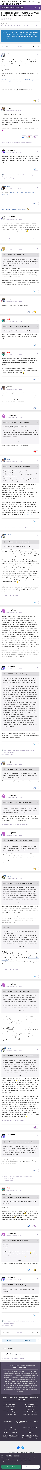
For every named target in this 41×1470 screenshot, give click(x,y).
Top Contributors (30, 1404)
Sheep (24, 1285)
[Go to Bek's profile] (3, 249)
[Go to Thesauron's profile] (3, 151)
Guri (23, 1240)
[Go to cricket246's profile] (3, 218)
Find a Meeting (10, 1438)
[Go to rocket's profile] (3, 460)
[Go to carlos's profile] (3, 536)
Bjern (24, 326)
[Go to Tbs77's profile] (3, 55)
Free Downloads (11, 1414)
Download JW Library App (30, 1438)
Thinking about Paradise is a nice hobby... (14, 209)
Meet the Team (30, 1406)
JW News (30, 1430)
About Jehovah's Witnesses (11, 1435)
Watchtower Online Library (30, 1435)
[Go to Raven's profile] (3, 300)
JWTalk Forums (10, 1404)
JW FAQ (30, 1432)
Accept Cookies (12, 1467)
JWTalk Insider (30, 1409)
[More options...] (37, 55)
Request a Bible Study (10, 1432)
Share (10, 1340)
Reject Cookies (31, 1467)
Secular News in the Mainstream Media (26, 26)
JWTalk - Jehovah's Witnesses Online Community (17, 2)
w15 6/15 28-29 (29, 514)
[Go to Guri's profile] (3, 320)
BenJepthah (26, 674)
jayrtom (24, 466)
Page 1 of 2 (20, 46)
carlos (24, 991)
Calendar (11, 1409)
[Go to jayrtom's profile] (3, 388)
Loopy (25, 422)
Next (34, 46)
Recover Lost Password (30, 1414)
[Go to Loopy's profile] (3, 109)
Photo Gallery (11, 1412)
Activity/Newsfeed (10, 1406)
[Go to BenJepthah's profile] (3, 416)
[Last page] (38, 46)
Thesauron (26, 255)
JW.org (11, 1427)
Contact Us (23, 1452)
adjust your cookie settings (24, 1460)
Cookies (31, 1452)
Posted (14, 56)
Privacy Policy (13, 1452)
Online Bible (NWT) (10, 1430)
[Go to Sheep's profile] (3, 763)
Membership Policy (30, 1412)
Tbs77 (5, 24)
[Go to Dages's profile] (3, 188)
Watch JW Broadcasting (30, 1427)
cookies (14, 1458)
